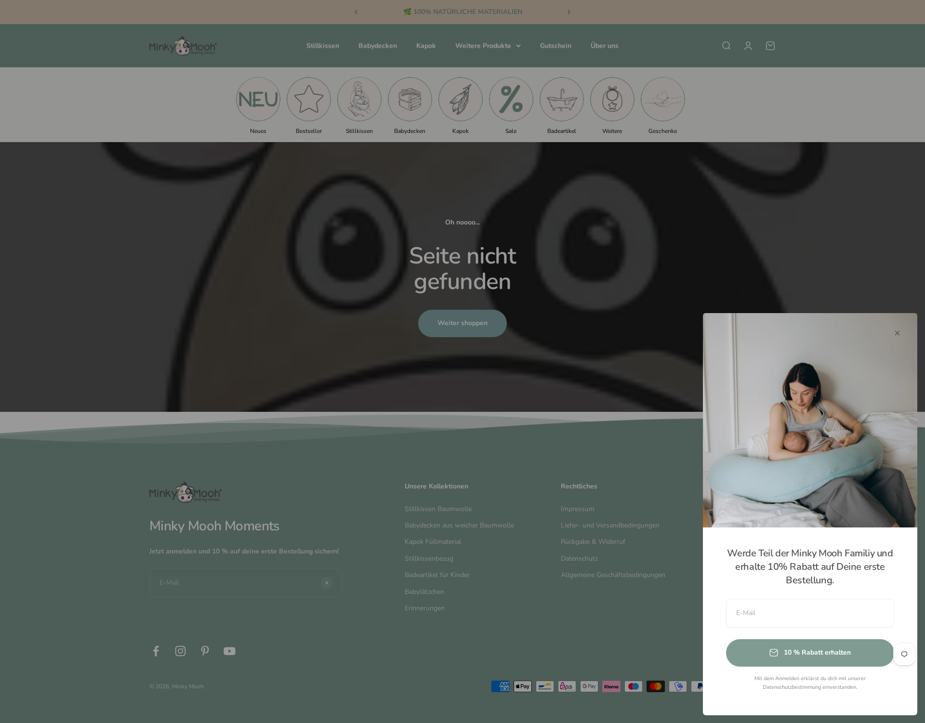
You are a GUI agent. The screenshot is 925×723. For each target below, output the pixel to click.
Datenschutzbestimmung (792, 687)
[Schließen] (897, 333)
